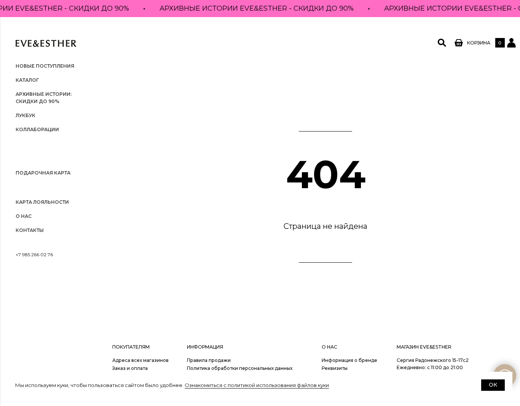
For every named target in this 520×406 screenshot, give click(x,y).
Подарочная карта (43, 173)
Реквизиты (335, 368)
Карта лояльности (42, 202)
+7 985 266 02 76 (34, 254)
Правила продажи (209, 360)
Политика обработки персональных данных (239, 368)
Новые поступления (45, 66)
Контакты (30, 230)
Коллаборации (37, 129)
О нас (24, 216)
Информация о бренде (349, 360)
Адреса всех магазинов (140, 360)
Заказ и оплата (130, 368)
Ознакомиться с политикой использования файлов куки (257, 385)
